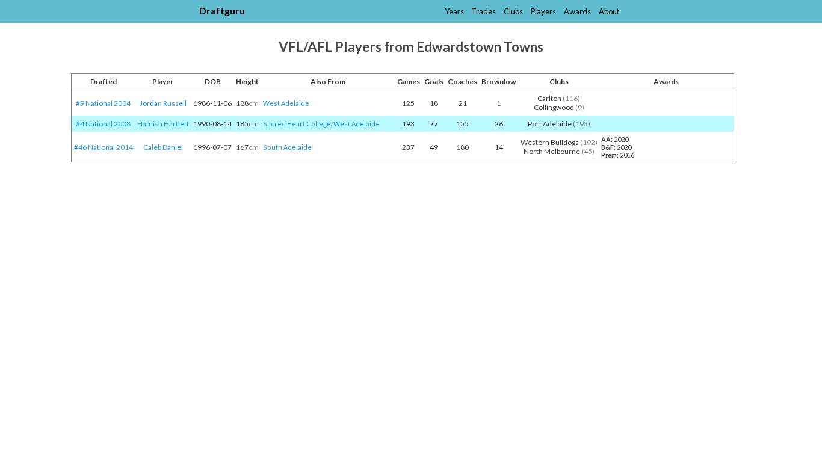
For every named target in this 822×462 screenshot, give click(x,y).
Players (543, 11)
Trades (483, 11)
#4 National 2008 (103, 123)
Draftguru (222, 10)
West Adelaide (286, 103)
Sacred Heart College (297, 124)
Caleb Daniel (163, 147)
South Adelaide (287, 147)
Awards (577, 11)
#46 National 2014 (103, 147)
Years (454, 11)
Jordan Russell (163, 103)
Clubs (513, 11)
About (609, 11)
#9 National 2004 (103, 103)
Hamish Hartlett (163, 123)
